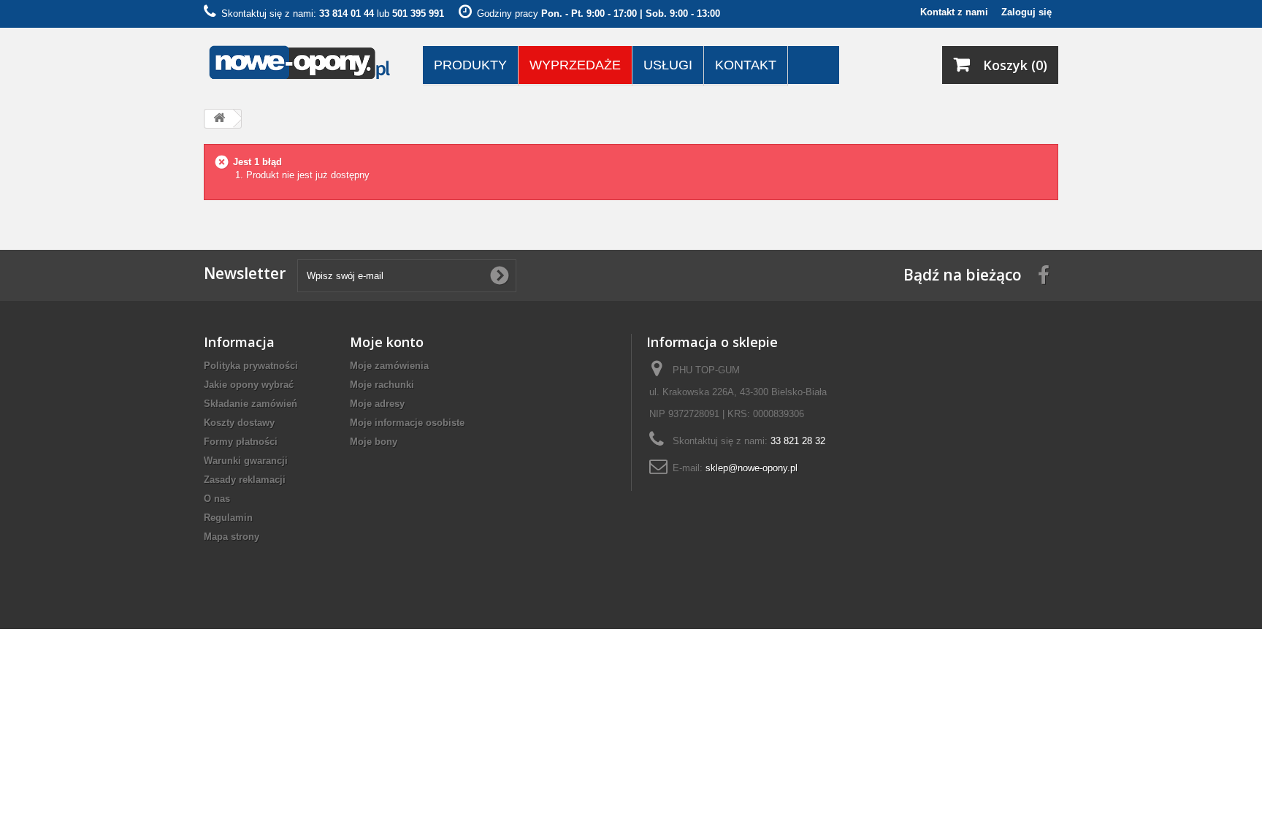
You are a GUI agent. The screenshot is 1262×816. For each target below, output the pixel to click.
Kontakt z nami (954, 12)
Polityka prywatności (251, 365)
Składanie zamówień (250, 403)
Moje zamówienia (389, 365)
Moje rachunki (382, 384)
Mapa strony (231, 536)
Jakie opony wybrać (249, 384)
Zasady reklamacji (245, 479)
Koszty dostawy (239, 422)
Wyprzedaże (575, 65)
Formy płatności (241, 441)
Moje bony (373, 441)
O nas (217, 498)
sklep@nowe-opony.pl (751, 467)
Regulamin (228, 517)
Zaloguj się (1026, 12)
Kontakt (745, 65)
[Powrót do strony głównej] (219, 119)
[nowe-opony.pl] (302, 63)
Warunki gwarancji (246, 460)
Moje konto (387, 342)
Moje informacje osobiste (407, 422)
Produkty (470, 65)
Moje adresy (377, 403)
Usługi (667, 65)
